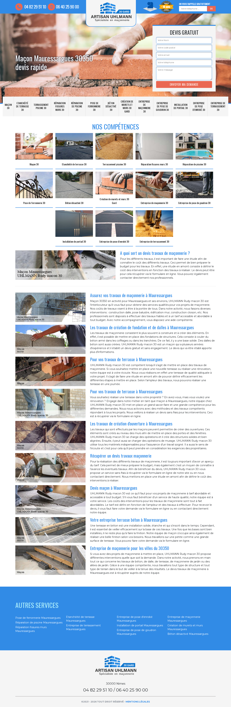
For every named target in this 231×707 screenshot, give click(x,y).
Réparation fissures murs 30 (60, 106)
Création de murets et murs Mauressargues (185, 627)
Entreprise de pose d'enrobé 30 (199, 106)
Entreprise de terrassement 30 (217, 106)
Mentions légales (138, 701)
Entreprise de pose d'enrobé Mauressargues (134, 618)
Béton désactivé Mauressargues (187, 634)
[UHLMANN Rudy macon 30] (115, 665)
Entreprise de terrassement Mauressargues (83, 627)
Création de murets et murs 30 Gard (127, 106)
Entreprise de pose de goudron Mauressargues (136, 632)
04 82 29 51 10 (34, 6)
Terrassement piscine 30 (41, 106)
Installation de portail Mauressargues (140, 625)
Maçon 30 (8, 106)
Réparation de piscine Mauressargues (38, 622)
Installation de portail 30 (181, 106)
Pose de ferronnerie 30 (94, 106)
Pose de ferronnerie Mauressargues (37, 617)
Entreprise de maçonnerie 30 (144, 106)
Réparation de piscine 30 (77, 106)
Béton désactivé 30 (111, 106)
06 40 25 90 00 (67, 6)
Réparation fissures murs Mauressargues (31, 629)
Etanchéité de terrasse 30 (22, 106)
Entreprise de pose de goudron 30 (162, 106)
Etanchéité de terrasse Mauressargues (80, 618)
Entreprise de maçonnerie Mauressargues (183, 618)
